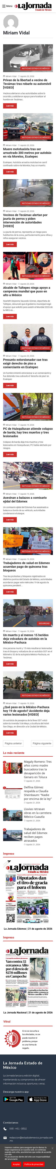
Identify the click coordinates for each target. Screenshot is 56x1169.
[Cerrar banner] (52, 1148)
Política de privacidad (33, 1164)
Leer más (10, 106)
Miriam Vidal (11, 76)
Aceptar (16, 1164)
